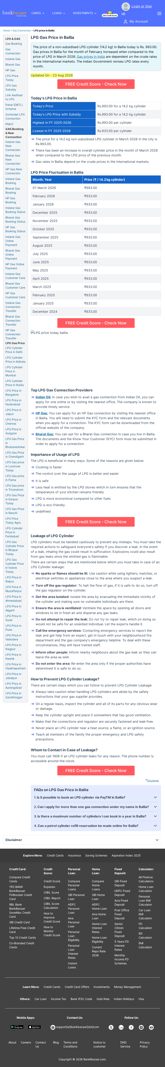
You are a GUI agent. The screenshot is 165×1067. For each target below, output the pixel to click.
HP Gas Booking (10, 200)
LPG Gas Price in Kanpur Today (14, 499)
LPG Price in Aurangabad (13, 685)
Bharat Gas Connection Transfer (12, 320)
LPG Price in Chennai (13, 421)
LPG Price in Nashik (13, 656)
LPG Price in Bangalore (13, 392)
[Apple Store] (34, 1027)
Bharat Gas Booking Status (15, 219)
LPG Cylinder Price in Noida (14, 383)
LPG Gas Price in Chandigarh (14, 454)
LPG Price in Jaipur (13, 412)
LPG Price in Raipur (13, 579)
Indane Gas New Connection (12, 146)
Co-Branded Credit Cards (21, 945)
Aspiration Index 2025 (126, 855)
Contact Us (40, 1044)
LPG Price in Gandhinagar (13, 695)
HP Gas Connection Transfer (12, 334)
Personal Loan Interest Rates (73, 951)
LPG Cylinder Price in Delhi (14, 350)
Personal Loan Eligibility (73, 936)
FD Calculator (145, 926)
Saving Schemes (96, 855)
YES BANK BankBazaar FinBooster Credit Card (20, 893)
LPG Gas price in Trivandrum (14, 487)
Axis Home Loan (99, 916)
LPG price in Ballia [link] (44, 30)
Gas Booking (13, 43)
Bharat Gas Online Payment (12, 254)
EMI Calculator (145, 945)
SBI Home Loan (98, 897)
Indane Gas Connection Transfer (12, 307)
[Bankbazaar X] (111, 1027)
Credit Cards (55, 855)
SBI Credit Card (19, 922)
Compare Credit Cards (19, 879)
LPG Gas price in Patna (14, 478)
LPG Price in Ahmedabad (13, 598)
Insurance (74, 855)
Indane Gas (12, 59)
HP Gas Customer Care (15, 295)
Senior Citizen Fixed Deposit (119, 930)
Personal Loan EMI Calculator (145, 900)
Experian (49, 886)
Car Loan (40, 999)
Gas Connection (22, 30)
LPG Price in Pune (13, 627)
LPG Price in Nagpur (13, 647)
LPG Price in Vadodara (13, 637)
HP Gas (10, 70)
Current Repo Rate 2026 (99, 951)
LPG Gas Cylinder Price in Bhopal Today (14, 548)
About (12, 1042)
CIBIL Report (52, 898)
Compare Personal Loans (74, 885)
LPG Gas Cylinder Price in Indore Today (14, 565)
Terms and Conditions (70, 1044)
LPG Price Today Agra (13, 520)
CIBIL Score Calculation (51, 905)
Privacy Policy (145, 1044)
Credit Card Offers (77, 987)
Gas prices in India (91, 57)
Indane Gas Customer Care (15, 276)
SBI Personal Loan (76, 897)
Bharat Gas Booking (12, 190)
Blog (56, 1042)
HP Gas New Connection (13, 171)
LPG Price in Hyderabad (13, 402)
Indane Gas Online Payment (12, 241)
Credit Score (52, 881)
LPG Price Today (11, 78)
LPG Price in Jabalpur (13, 676)
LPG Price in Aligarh (13, 608)
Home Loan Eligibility (99, 939)
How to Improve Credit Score (52, 917)
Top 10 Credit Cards (22, 937)
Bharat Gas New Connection (12, 159)
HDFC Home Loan (99, 906)
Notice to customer (99, 1044)
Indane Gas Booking (12, 181)
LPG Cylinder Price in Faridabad (14, 532)
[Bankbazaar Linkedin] (121, 1027)
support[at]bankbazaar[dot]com (77, 1027)
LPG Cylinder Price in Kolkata (15, 359)
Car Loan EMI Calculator (145, 914)
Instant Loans (72, 965)
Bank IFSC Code (81, 999)
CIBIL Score (51, 892)
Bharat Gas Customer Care (15, 285)
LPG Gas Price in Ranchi (14, 511)
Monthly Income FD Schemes (121, 959)
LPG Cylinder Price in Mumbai (14, 371)
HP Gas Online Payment (14, 266)
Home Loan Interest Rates (99, 928)
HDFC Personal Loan (73, 908)
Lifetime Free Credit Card (22, 930)
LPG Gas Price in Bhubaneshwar (15, 443)
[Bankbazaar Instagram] (141, 1027)
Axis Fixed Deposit (121, 902)
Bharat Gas (12, 64)
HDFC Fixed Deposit (122, 893)
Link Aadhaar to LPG (14, 97)
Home (6, 30)
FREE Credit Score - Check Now (96, 84)
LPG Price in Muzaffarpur (13, 589)
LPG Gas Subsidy (11, 87)
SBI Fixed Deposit (120, 883)
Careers (26, 1042)
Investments (102, 987)
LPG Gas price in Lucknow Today (14, 466)
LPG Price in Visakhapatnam (15, 666)
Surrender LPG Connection (15, 116)
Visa (141, 999)
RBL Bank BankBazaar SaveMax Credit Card (19, 910)
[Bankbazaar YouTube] (152, 1027)
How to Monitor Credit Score (52, 931)
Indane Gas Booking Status (15, 210)
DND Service (125, 1044)
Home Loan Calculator (146, 889)
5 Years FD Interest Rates (121, 945)
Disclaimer (153, 780)
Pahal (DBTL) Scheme (14, 106)
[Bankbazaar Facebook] (131, 1027)
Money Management (127, 987)
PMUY (9, 124)
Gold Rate (103, 999)
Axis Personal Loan (73, 922)
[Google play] (17, 1027)
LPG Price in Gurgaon (13, 431)
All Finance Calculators (146, 879)
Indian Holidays (124, 999)
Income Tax (58, 999)
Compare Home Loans (98, 885)
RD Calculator (145, 935)
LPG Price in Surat (13, 618)
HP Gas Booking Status (15, 229)
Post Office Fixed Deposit (121, 914)
